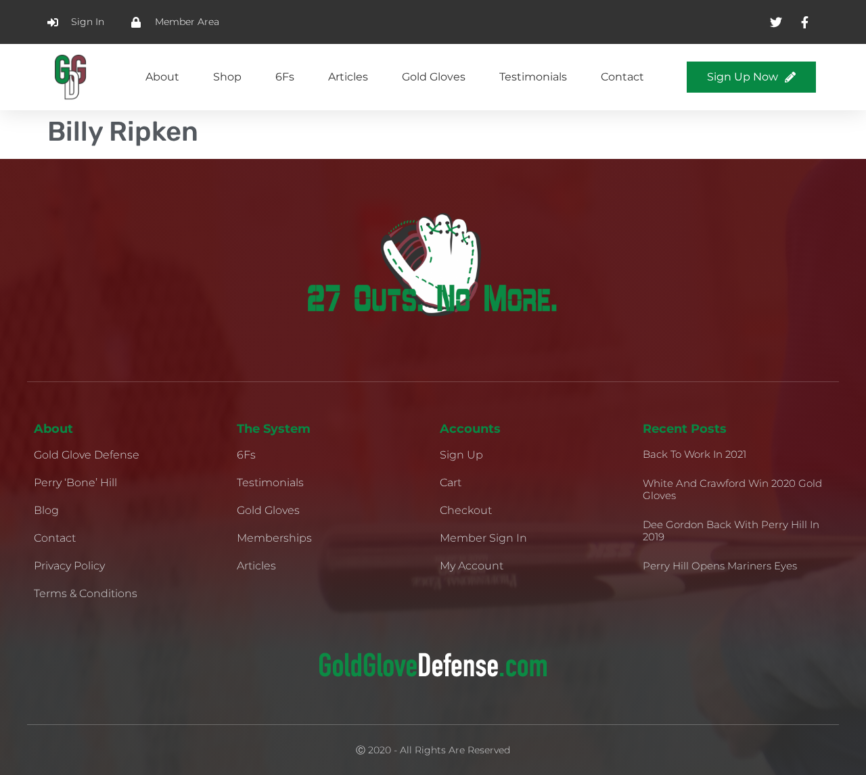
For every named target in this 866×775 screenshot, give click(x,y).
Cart (450, 482)
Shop (227, 76)
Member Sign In (483, 538)
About (162, 76)
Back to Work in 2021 (694, 454)
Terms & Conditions (85, 593)
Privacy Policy (69, 565)
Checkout (466, 510)
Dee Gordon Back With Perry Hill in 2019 (731, 530)
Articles (348, 76)
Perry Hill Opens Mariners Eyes (720, 565)
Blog (46, 510)
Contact (622, 76)
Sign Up (461, 454)
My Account (471, 565)
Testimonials (533, 76)
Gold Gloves (433, 76)
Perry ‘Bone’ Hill (75, 482)
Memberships (274, 538)
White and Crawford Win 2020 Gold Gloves (732, 489)
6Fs (284, 76)
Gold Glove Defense (86, 454)
